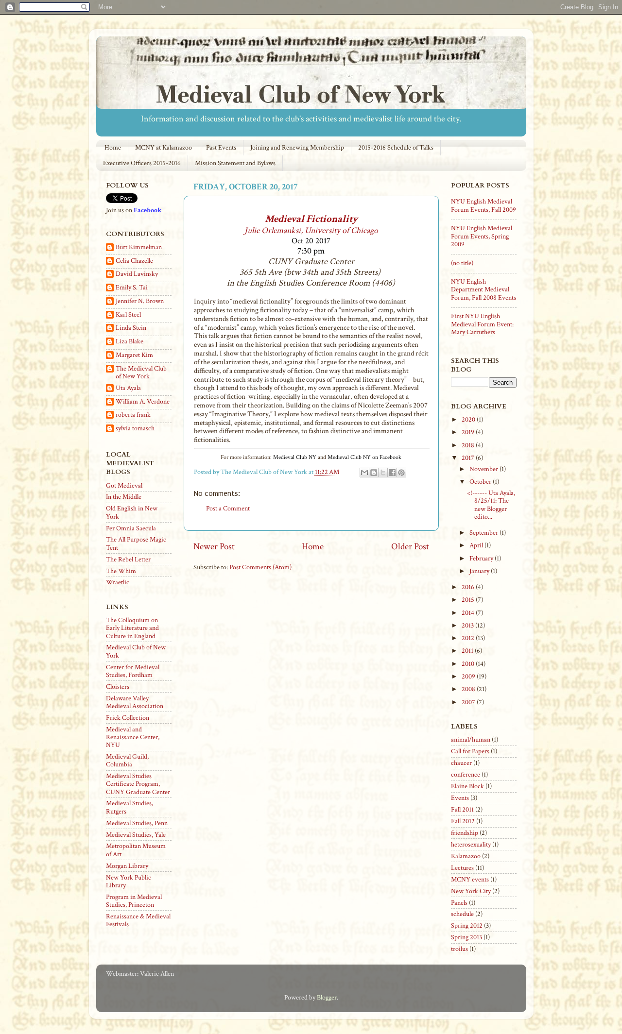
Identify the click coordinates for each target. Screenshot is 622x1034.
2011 (468, 650)
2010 (469, 664)
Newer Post (214, 547)
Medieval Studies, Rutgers (129, 807)
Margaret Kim (134, 355)
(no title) (462, 263)
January (480, 571)
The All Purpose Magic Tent (136, 543)
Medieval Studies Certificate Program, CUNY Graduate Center (138, 784)
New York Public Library (128, 881)
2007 (469, 702)
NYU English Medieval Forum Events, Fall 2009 (483, 205)
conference (465, 774)
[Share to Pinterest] (401, 472)
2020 (469, 419)
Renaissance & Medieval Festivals (138, 920)
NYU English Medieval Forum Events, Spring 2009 (481, 236)
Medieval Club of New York (136, 651)
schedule (462, 914)
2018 (469, 445)
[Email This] (364, 472)
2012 (469, 638)
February (482, 558)
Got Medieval (124, 485)
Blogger (327, 997)
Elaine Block (467, 786)
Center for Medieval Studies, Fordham (132, 671)
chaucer (461, 763)
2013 (468, 625)
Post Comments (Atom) (260, 567)
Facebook (147, 210)
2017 (469, 458)
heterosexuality (471, 844)
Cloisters (117, 686)
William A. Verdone (143, 402)
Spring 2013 (466, 937)
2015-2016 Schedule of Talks (395, 147)
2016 (469, 587)
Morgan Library (127, 866)
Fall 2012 (463, 821)
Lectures (462, 868)
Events (460, 798)
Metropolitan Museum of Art (136, 850)
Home (112, 147)
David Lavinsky (137, 274)
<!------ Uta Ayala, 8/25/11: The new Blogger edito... (491, 505)
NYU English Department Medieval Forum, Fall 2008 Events (483, 289)
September (484, 532)
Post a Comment (228, 508)
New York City (471, 891)
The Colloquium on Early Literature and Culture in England (132, 628)
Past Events (221, 147)
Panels (459, 902)
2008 (469, 689)
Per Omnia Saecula (131, 528)
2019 (469, 432)
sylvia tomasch (135, 428)
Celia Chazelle (134, 261)
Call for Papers (470, 751)
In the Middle (123, 496)
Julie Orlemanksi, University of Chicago (311, 230)
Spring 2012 (467, 925)
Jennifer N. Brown (140, 301)
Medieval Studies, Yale (136, 835)
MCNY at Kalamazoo (163, 147)
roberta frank (133, 415)
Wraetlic (117, 582)
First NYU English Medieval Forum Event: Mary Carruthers (482, 324)
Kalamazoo (466, 856)
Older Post (410, 547)
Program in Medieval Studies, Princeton (134, 901)
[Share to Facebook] (392, 472)
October (481, 481)
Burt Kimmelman (139, 247)
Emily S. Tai (132, 288)
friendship (464, 833)
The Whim (121, 571)
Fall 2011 (462, 809)
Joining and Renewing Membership (297, 147)
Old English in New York (131, 512)
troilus (459, 949)
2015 (469, 599)
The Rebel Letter (128, 559)
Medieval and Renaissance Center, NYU (132, 737)
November (484, 469)
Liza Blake (129, 342)
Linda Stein (131, 328)
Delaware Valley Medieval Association (134, 702)
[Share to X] (383, 472)
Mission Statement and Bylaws (235, 163)
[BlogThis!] (374, 472)
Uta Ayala (128, 388)
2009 (469, 676)
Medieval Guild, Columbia (127, 760)
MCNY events (470, 879)
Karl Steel (128, 315)
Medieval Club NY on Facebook (364, 457)
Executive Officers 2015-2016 (142, 163)
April (476, 545)
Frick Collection (127, 717)
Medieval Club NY (294, 457)
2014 (469, 613)
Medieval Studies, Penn (137, 823)
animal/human (470, 739)
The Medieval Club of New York (141, 372)
